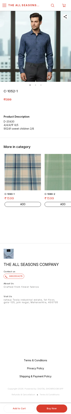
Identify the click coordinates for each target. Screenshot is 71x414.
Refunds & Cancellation (23, 394)
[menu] (4, 5)
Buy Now (52, 408)
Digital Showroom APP (50, 388)
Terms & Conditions (50, 394)
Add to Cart (19, 408)
